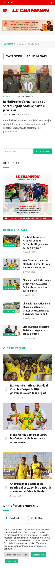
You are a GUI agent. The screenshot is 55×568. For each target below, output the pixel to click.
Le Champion (27, 96)
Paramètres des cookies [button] (16, 555)
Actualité (8, 96)
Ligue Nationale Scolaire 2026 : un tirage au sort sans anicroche (36, 330)
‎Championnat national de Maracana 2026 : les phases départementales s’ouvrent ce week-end (36, 309)
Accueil (22, 44)
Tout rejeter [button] (11, 561)
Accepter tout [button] (38, 555)
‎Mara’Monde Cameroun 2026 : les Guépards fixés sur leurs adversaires (36, 264)
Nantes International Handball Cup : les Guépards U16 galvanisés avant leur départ (36, 242)
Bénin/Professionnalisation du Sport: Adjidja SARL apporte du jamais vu (24, 106)
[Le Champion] (31, 10)
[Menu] (5, 10)
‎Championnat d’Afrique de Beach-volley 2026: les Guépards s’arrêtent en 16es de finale (37, 285)
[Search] (50, 2)
